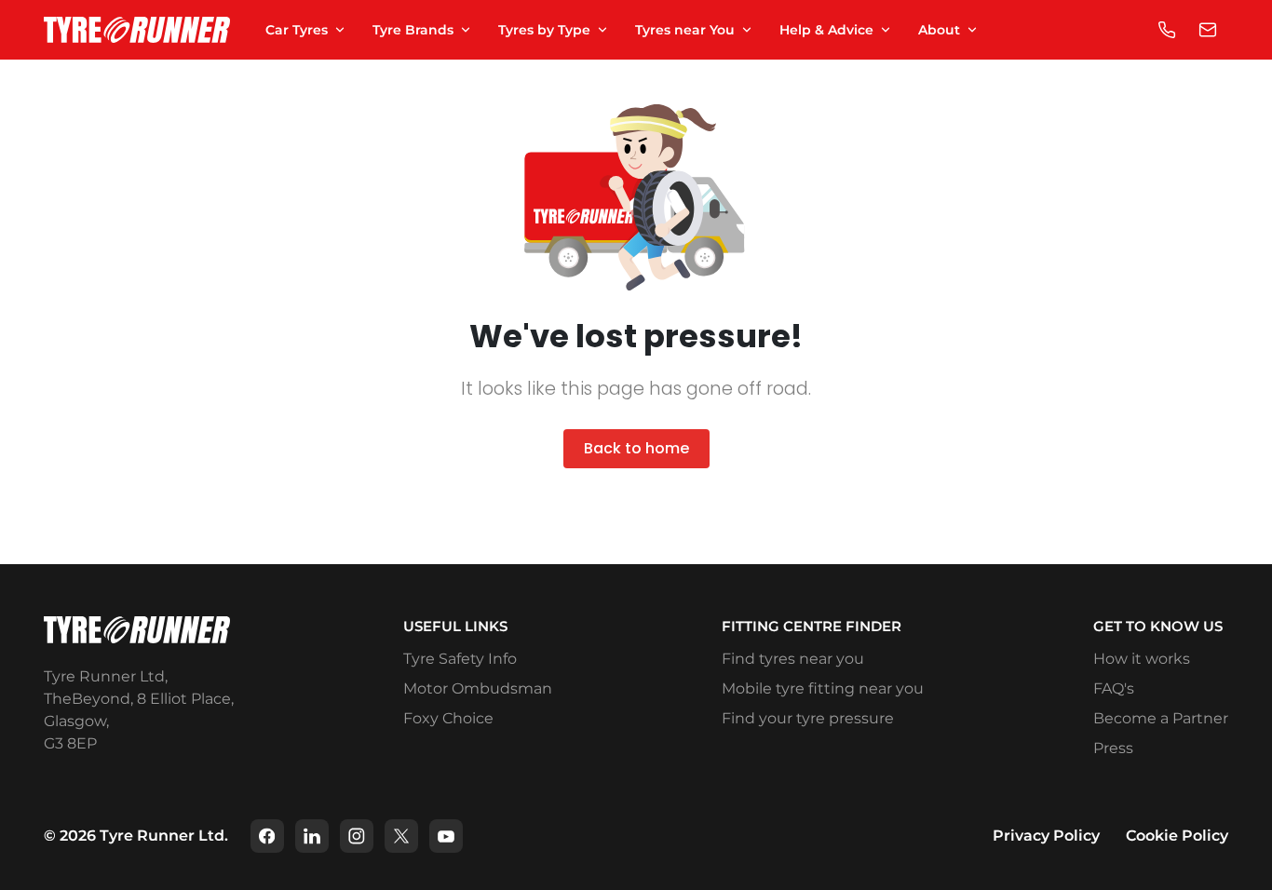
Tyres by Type (544, 29)
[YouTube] (446, 836)
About (939, 29)
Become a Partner (1160, 718)
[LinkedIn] (312, 836)
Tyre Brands (412, 29)
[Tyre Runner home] (137, 30)
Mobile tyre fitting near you (823, 688)
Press (1113, 748)
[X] (401, 836)
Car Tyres (296, 29)
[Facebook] (267, 836)
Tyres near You (685, 29)
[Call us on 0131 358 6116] (1166, 29)
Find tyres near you (793, 659)
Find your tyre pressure (808, 718)
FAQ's (1113, 688)
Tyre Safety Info (460, 659)
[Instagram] (356, 836)
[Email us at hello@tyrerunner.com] (1207, 29)
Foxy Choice (448, 718)
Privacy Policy (1046, 835)
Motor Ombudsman (477, 688)
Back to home (636, 448)
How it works (1141, 659)
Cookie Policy (1177, 835)
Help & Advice (826, 29)
